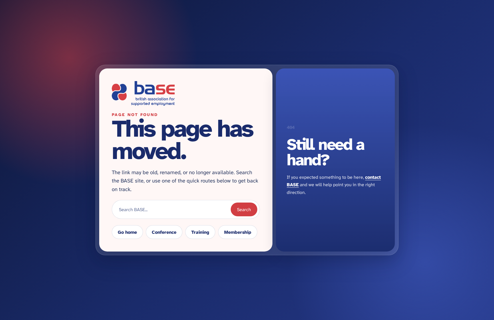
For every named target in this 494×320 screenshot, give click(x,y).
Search (244, 210)
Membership (237, 232)
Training (200, 232)
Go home (127, 232)
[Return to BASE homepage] (186, 93)
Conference (164, 232)
